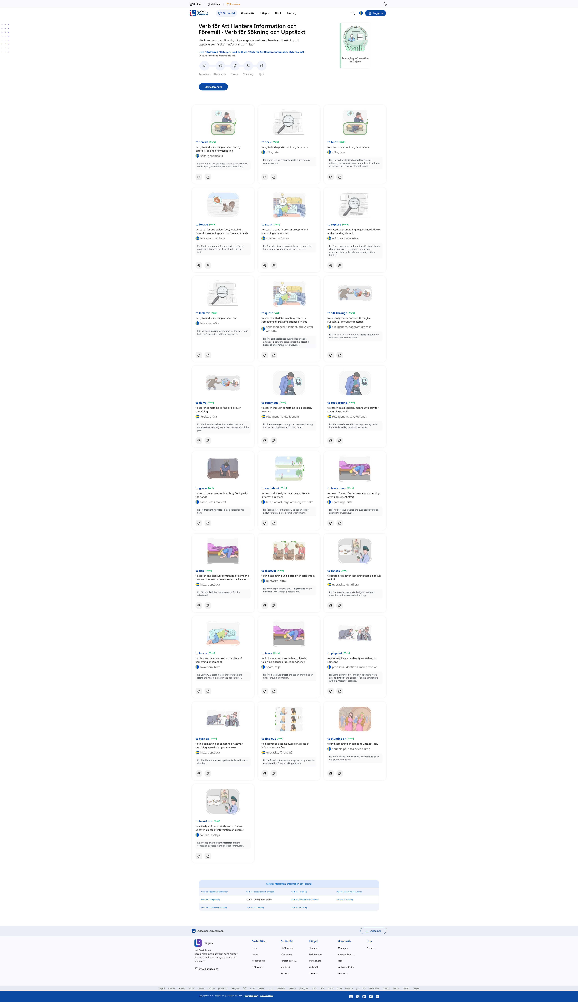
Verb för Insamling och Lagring (349, 891)
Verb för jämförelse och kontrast (305, 899)
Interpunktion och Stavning (346, 954)
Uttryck (313, 941)
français (171, 988)
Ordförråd (212, 51)
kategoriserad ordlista (233, 51)
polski (339, 988)
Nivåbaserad (287, 948)
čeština (396, 988)
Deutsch (292, 988)
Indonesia (281, 988)
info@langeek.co (208, 969)
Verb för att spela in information (214, 891)
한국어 (330, 988)
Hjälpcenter (258, 967)
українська (223, 988)
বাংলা (364, 988)
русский (211, 988)
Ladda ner (375, 930)
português (303, 988)
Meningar (343, 948)
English (162, 988)
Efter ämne (286, 954)
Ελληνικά (349, 988)
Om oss (255, 954)
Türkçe (191, 988)
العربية (252, 988)
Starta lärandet (213, 87)
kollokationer (315, 954)
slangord (313, 948)
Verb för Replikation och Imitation (260, 891)
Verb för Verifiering (299, 907)
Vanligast (285, 967)
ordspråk (313, 967)
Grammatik (344, 941)
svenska (386, 988)
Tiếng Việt (235, 988)
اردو (357, 988)
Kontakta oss (258, 960)
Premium (235, 4)
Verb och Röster (346, 967)
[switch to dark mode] (385, 4)
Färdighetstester (289, 960)
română (406, 988)
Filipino (261, 988)
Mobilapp (216, 4)
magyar (416, 988)
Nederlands (374, 988)
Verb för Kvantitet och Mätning (214, 907)
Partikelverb (315, 960)
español (182, 988)
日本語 (314, 988)
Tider (340, 960)
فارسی (270, 988)
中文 (322, 988)
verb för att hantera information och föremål (276, 51)
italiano (201, 988)
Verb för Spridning (299, 891)
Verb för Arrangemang (210, 899)
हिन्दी (244, 988)
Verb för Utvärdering (255, 907)
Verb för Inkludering (345, 899)
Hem (201, 51)
